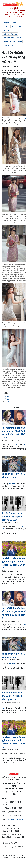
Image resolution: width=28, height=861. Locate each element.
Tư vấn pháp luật (8, 45)
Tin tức (13, 26)
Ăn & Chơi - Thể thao (10, 34)
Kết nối (12, 42)
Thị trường (6, 30)
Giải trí (21, 26)
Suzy (24, 444)
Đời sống (6, 26)
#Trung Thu (9, 401)
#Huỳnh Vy (8, 399)
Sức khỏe (20, 38)
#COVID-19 (8, 397)
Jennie (15, 444)
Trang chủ (6, 23)
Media (20, 42)
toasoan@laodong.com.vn (15, 819)
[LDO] (14, 418)
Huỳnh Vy (23, 118)
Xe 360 (5, 42)
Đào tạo (15, 23)
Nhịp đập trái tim (8, 38)
